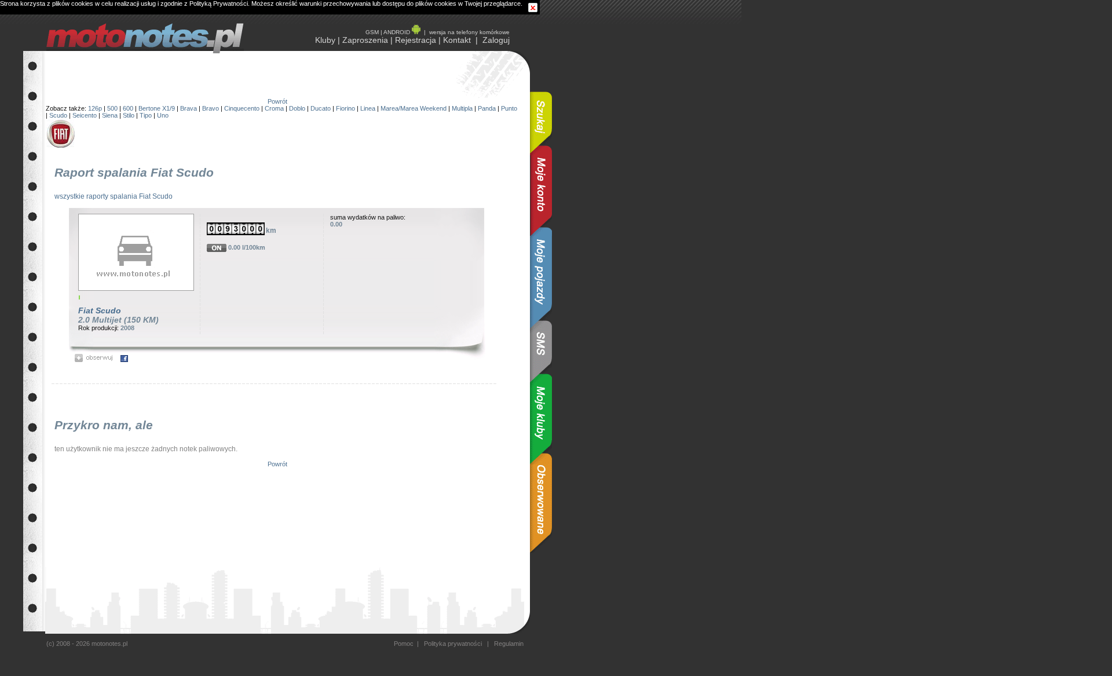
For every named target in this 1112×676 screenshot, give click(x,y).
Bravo (210, 108)
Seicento (84, 115)
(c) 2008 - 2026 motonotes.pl (86, 643)
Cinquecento (241, 108)
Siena (110, 115)
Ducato (320, 108)
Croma (274, 108)
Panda (487, 108)
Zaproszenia (365, 40)
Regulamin (508, 643)
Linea (367, 108)
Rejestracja (415, 40)
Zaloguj (496, 40)
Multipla (462, 108)
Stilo (128, 115)
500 (112, 108)
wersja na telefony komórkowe (469, 32)
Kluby (325, 40)
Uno (163, 115)
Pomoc (404, 643)
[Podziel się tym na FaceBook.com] (124, 359)
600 (128, 108)
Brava (188, 108)
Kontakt (457, 40)
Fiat (85, 310)
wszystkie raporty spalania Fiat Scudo (113, 196)
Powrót (277, 101)
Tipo (146, 115)
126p (95, 108)
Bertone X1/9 (156, 108)
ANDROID (397, 32)
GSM (372, 32)
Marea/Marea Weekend (414, 108)
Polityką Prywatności (218, 3)
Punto (509, 108)
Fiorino (345, 108)
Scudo (58, 115)
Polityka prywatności (453, 643)
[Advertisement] (588, 225)
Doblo (297, 108)
